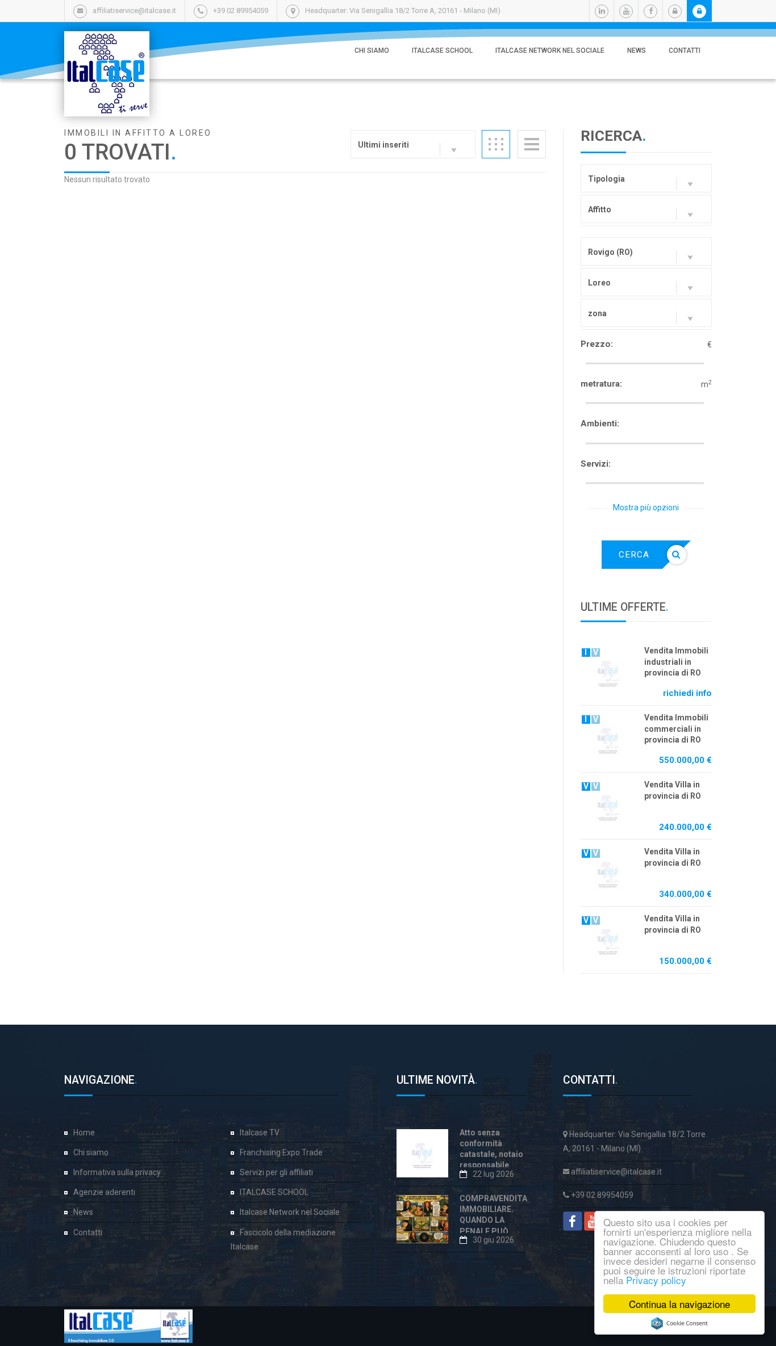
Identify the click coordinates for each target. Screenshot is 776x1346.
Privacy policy (656, 1280)
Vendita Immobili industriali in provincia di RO (676, 661)
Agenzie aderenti (104, 1192)
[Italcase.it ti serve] (107, 42)
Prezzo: (597, 344)
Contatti (684, 50)
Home (84, 1132)
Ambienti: (600, 423)
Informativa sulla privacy (117, 1172)
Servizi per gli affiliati (276, 1172)
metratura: (601, 384)
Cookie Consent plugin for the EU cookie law (679, 1323)
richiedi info (687, 693)
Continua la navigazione (679, 1304)
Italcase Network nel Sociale (549, 50)
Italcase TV (259, 1132)
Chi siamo (371, 50)
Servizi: (596, 464)
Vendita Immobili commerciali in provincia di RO (676, 728)
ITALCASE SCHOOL (442, 50)
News (636, 50)
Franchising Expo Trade (281, 1152)
